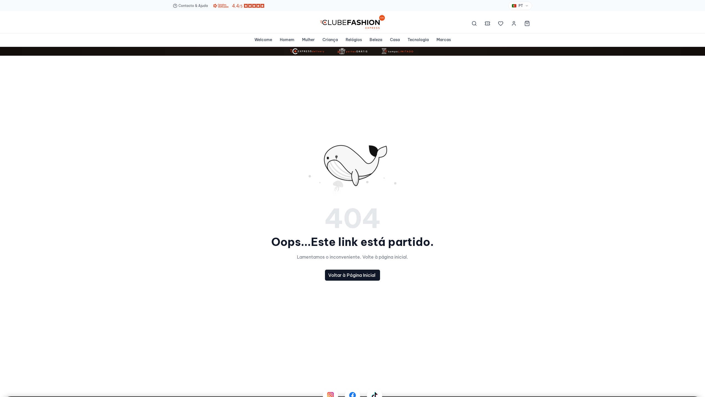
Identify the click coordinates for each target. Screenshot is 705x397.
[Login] (514, 24)
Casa (395, 39)
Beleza (376, 39)
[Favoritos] (501, 24)
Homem (287, 39)
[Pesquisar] (474, 24)
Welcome (263, 39)
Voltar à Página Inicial (351, 275)
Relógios (354, 39)
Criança (330, 39)
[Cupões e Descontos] (487, 24)
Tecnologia (418, 39)
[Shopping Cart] (527, 24)
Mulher (308, 39)
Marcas (443, 39)
